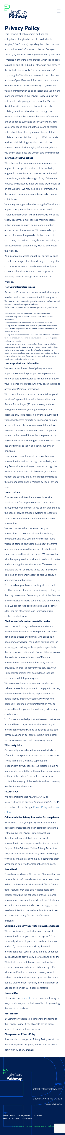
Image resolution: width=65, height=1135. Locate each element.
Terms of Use (28, 998)
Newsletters (27, 1118)
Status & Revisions (11, 1118)
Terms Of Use (9, 1115)
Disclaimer (37, 1115)
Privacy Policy (40, 807)
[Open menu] (58, 11)
